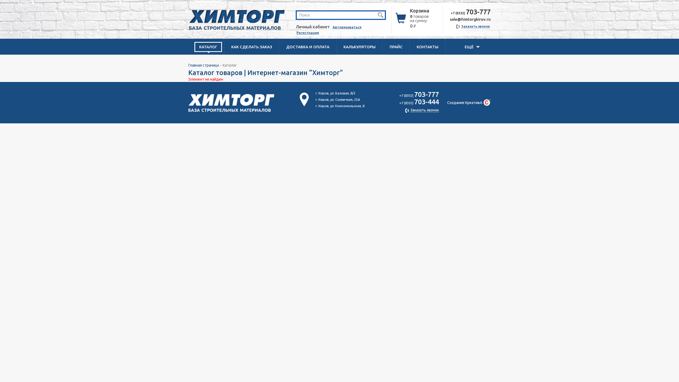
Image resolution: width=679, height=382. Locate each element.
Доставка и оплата (307, 47)
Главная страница (203, 65)
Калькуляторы (359, 47)
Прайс (396, 47)
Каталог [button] (208, 47)
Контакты (427, 47)
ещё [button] (470, 47)
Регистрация (308, 32)
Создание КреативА (464, 103)
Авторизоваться (347, 27)
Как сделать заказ (251, 47)
